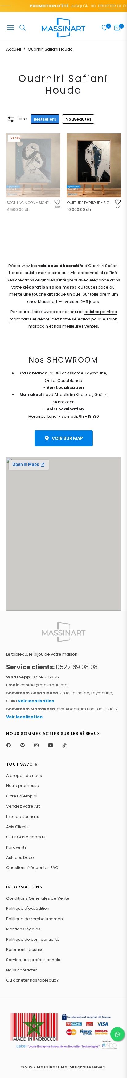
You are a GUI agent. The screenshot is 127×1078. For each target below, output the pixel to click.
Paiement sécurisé (25, 949)
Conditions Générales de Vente (37, 898)
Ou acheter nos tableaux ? (32, 980)
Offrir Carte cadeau (25, 837)
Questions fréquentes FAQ (32, 868)
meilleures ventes (80, 326)
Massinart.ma (52, 1067)
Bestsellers (45, 119)
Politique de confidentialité (32, 939)
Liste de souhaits (22, 817)
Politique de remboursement (35, 919)
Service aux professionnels (33, 960)
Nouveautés (78, 119)
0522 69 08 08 (52, 667)
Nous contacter (21, 970)
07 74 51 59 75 (32, 677)
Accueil (13, 49)
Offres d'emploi (21, 796)
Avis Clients (17, 827)
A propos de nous (24, 775)
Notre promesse (22, 786)
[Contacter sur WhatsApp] (117, 1034)
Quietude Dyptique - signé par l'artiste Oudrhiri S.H (89, 202)
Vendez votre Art (23, 806)
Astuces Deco (20, 857)
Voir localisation (36, 701)
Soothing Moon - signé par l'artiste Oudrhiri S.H (29, 202)
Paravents (16, 847)
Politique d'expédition (27, 908)
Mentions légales (23, 929)
